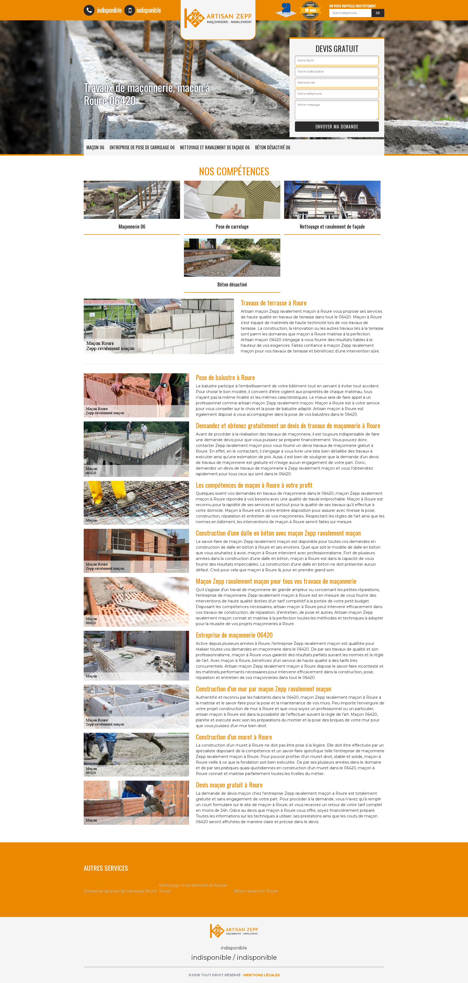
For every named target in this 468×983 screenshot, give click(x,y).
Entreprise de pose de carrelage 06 (142, 147)
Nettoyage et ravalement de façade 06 (215, 147)
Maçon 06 (95, 147)
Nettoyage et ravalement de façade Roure (193, 888)
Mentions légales (261, 975)
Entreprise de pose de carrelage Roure (120, 891)
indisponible (109, 10)
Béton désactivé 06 (272, 147)
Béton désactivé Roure (256, 891)
